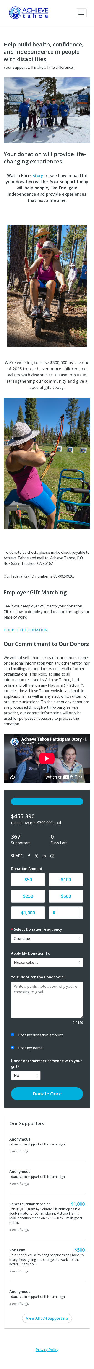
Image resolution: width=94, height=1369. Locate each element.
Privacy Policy (47, 1326)
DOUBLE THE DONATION (26, 630)
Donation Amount (27, 868)
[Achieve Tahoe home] (29, 13)
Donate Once (47, 1094)
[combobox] (47, 962)
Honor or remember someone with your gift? (46, 1063)
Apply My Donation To (30, 953)
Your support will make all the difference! (38, 67)
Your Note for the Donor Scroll (38, 977)
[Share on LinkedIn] (45, 855)
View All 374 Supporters (47, 1295)
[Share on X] (36, 855)
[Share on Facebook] (29, 855)
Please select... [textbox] (26, 962)
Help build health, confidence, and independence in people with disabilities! (44, 52)
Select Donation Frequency (38, 929)
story (38, 175)
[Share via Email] (52, 855)
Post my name (30, 1047)
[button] (81, 12)
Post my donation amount (40, 1035)
